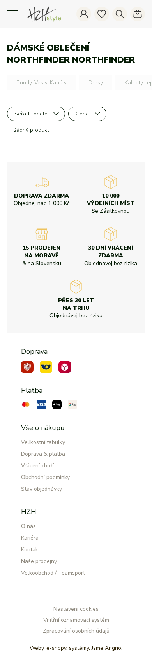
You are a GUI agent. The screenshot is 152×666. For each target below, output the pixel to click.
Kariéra (30, 538)
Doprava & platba (43, 454)
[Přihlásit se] (83, 14)
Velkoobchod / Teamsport (53, 573)
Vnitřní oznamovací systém (76, 620)
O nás (28, 526)
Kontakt (30, 549)
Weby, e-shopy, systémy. (76, 648)
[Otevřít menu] (12, 14)
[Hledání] (119, 14)
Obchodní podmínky (45, 477)
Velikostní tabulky (43, 442)
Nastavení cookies (76, 609)
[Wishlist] (101, 14)
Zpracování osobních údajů (76, 631)
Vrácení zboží (37, 465)
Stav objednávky (41, 489)
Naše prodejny (39, 561)
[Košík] (137, 14)
